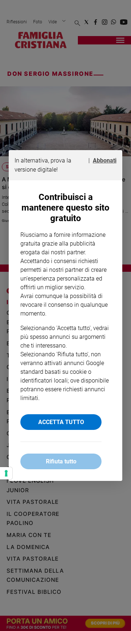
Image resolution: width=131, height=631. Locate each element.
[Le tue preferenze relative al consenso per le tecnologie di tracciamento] (6, 473)
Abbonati (104, 160)
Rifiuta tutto (61, 461)
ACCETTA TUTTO (61, 422)
